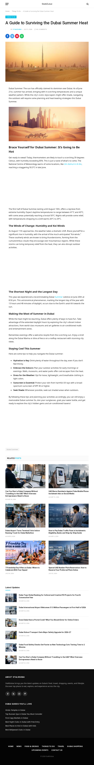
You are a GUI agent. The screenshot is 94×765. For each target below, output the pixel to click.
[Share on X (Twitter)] (12, 36)
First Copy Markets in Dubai (16, 718)
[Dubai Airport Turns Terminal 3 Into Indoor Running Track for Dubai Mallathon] (25, 516)
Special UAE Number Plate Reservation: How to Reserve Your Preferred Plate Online (68, 569)
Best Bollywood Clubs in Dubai (17, 730)
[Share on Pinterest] (17, 36)
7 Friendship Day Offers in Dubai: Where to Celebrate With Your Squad (22, 569)
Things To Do (16, 11)
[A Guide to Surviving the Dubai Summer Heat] (47, 62)
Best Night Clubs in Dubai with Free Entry (22, 722)
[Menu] (7, 4)
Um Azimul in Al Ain (73, 164)
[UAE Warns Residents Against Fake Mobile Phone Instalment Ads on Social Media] (69, 476)
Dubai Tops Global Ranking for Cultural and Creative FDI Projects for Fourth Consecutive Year (50, 596)
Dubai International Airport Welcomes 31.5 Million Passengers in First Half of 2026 (52, 607)
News (19, 746)
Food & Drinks (32, 746)
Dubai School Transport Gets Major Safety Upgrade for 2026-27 (45, 632)
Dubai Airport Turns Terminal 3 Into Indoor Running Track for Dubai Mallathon (22, 532)
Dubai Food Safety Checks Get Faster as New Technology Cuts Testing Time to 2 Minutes (52, 646)
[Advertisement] (47, 189)
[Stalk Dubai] (47, 4)
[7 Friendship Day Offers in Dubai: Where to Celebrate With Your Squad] (25, 553)
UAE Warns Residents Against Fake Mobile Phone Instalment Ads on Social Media (68, 492)
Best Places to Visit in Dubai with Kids (20, 726)
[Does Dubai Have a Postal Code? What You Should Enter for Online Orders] (11, 622)
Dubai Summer (12, 449)
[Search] (87, 4)
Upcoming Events (40, 750)
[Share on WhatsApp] (22, 36)
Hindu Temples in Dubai (15, 710)
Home (7, 11)
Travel (61, 746)
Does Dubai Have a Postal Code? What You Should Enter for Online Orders (49, 620)
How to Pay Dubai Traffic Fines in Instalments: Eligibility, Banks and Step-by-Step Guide (67, 532)
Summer (59, 297)
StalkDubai (17, 29)
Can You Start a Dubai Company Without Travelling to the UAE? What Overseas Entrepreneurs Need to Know (21, 493)
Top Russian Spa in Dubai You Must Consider (23, 714)
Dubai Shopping (75, 746)
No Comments (41, 29)
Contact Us (56, 750)
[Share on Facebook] (7, 36)
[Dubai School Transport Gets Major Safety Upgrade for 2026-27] (11, 635)
